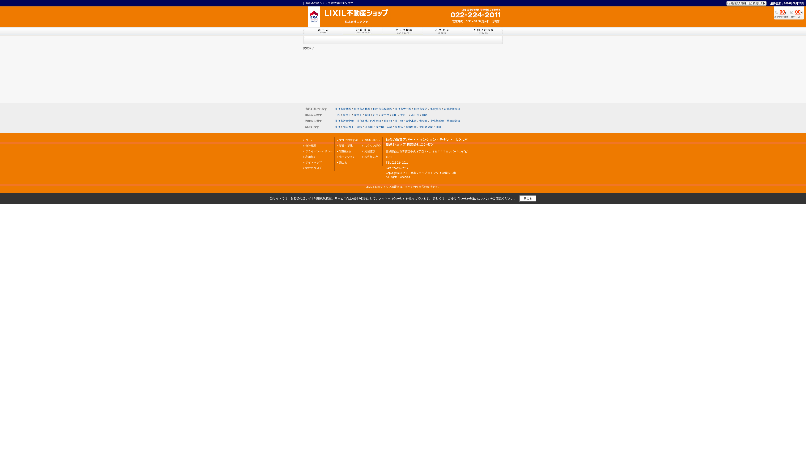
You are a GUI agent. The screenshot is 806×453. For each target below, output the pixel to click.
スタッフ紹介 (372, 145)
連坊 (359, 127)
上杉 (337, 115)
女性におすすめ (348, 140)
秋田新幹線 (453, 120)
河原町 (369, 127)
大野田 (404, 115)
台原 (375, 115)
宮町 (367, 115)
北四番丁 (348, 127)
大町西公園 (426, 127)
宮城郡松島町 (452, 109)
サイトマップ (313, 162)
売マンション (347, 156)
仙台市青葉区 (343, 109)
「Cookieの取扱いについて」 (473, 198)
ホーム (309, 140)
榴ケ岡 (380, 127)
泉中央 (385, 115)
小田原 (415, 115)
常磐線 (423, 120)
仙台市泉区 (421, 109)
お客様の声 (371, 156)
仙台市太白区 (403, 109)
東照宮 (399, 127)
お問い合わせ (372, 140)
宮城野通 (411, 127)
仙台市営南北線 (344, 120)
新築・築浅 (346, 145)
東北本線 (411, 120)
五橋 (389, 127)
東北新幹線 (437, 120)
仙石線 (388, 120)
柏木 (425, 115)
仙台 (337, 127)
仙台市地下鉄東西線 (369, 120)
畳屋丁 (347, 115)
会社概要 (310, 145)
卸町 (395, 115)
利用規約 (310, 156)
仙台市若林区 (362, 109)
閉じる (528, 198)
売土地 (343, 162)
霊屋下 (358, 115)
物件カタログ (313, 167)
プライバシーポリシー (319, 151)
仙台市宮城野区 (382, 109)
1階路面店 (345, 151)
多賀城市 (435, 109)
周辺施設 (369, 151)
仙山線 (399, 120)
